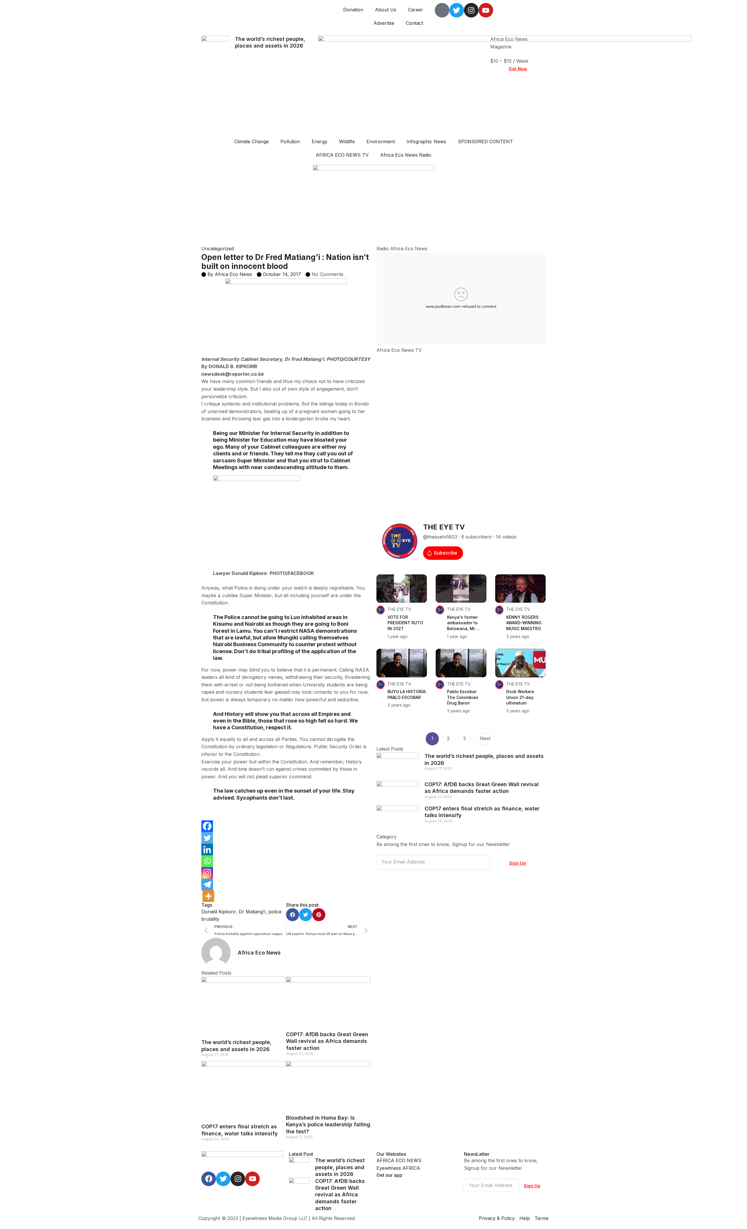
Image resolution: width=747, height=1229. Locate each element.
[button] (292, 914)
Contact (414, 23)
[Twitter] (207, 838)
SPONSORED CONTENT (485, 141)
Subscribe (445, 553)
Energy (319, 141)
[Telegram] (207, 884)
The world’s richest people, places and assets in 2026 (340, 1167)
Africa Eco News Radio (405, 155)
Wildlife (347, 141)
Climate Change (251, 141)
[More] (208, 896)
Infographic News (426, 141)
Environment (380, 141)
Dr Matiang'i (252, 912)
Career (415, 10)
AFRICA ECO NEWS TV (342, 155)
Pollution (290, 141)
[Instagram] (207, 873)
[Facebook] (207, 826)
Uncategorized (217, 248)
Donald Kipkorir (218, 912)
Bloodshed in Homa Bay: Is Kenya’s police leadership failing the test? (328, 1124)
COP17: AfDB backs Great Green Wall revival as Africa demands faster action (327, 1041)
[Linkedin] (207, 849)
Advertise (384, 23)
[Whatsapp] (207, 861)
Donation (353, 10)
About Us (385, 10)
